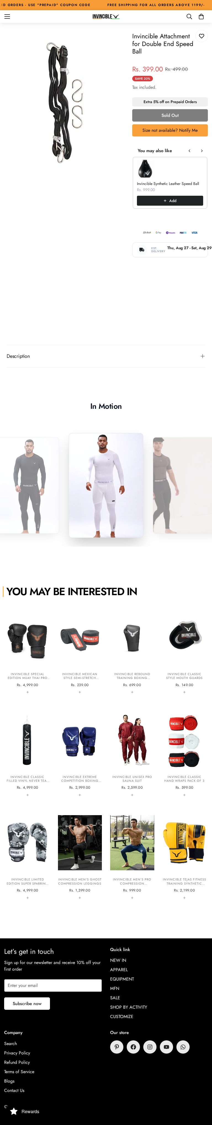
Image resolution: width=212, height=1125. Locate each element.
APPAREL (119, 969)
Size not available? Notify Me (170, 130)
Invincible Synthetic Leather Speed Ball (168, 183)
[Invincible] (106, 16)
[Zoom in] (115, 41)
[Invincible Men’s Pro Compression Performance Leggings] (132, 856)
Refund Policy (17, 1062)
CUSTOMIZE (121, 1016)
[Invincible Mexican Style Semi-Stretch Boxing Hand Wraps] (80, 651)
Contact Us (14, 1090)
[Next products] (202, 151)
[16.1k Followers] (150, 1047)
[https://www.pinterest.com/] (116, 1047)
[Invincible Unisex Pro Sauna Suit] (132, 754)
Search (10, 1043)
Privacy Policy (17, 1053)
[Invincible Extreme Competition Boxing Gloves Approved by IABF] (80, 754)
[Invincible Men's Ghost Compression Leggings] (80, 856)
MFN (114, 988)
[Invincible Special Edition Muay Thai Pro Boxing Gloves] (28, 651)
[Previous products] (190, 151)
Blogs (9, 1081)
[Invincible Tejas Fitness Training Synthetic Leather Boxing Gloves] (185, 856)
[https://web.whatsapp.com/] (183, 1047)
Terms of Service (19, 1071)
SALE (115, 998)
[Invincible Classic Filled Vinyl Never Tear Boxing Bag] (28, 754)
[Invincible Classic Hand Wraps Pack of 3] (185, 754)
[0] (201, 16)
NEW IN (118, 960)
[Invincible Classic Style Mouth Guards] (185, 651)
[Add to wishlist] (201, 36)
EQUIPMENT (122, 979)
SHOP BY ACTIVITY (128, 1007)
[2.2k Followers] (133, 1047)
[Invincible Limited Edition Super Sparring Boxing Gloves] (28, 856)
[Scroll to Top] (201, 1095)
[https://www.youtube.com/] (166, 1047)
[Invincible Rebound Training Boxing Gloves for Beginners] (132, 651)
